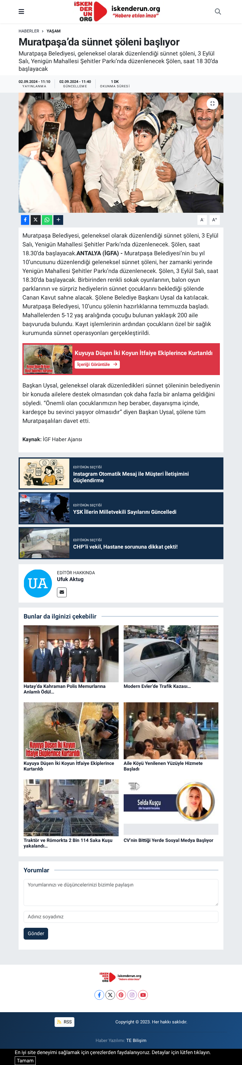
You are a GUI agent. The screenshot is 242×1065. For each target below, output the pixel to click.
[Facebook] (99, 995)
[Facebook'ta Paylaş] (25, 220)
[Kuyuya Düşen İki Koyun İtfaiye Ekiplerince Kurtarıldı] (71, 730)
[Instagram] (132, 995)
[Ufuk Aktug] (38, 583)
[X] (110, 995)
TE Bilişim (136, 1040)
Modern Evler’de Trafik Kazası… (157, 686)
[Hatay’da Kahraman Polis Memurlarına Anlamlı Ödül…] (71, 653)
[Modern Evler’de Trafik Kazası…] (171, 653)
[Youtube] (143, 995)
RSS (67, 1022)
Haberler (29, 31)
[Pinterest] (121, 995)
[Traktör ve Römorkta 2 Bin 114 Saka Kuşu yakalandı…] (71, 807)
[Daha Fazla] (58, 220)
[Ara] (217, 12)
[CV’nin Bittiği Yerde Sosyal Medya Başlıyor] (171, 807)
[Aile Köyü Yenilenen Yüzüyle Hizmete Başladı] (171, 730)
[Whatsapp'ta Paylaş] (47, 220)
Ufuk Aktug (70, 579)
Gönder (36, 933)
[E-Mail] (62, 592)
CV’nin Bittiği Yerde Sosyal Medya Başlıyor (168, 840)
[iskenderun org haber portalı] (118, 11)
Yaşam (53, 31)
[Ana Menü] (21, 11)
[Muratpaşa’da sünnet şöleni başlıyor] (121, 153)
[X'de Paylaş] (36, 220)
